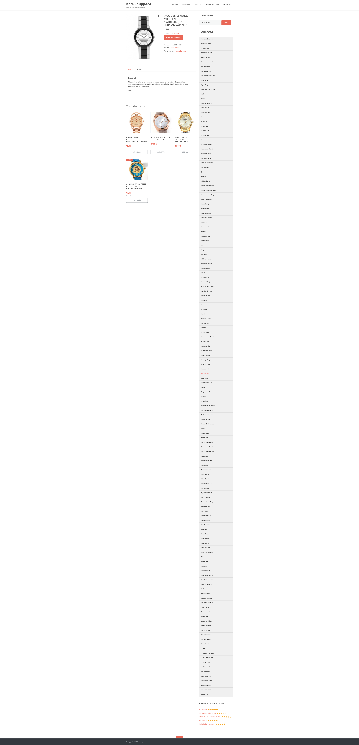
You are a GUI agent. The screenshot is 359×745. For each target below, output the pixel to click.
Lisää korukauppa (212, 4)
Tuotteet (198, 4)
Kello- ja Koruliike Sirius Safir (209, 717)
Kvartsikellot (174, 47)
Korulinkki (203, 709)
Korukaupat (186, 4)
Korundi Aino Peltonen (207, 713)
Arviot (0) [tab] (140, 69)
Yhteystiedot (228, 4)
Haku (226, 23)
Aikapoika (203, 720)
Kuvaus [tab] (130, 69)
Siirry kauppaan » (173, 38)
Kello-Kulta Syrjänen (206, 724)
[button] (159, 16)
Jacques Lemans (180, 51)
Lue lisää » (137, 152)
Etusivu (175, 4)
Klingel (176, 33)
